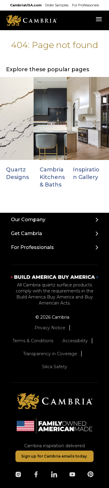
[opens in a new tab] (18, 474)
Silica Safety (54, 366)
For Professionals (85, 5)
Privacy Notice (50, 327)
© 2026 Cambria (52, 317)
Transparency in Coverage (50, 353)
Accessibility (75, 340)
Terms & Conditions (32, 340)
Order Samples (56, 5)
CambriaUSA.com (25, 5)
